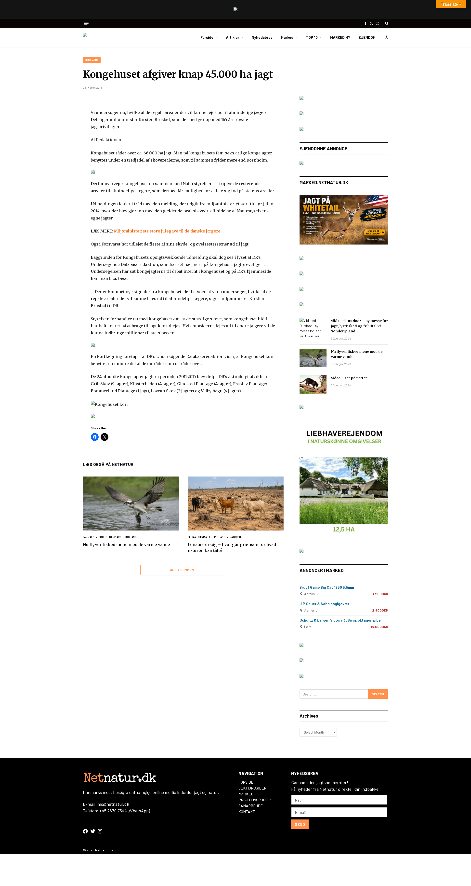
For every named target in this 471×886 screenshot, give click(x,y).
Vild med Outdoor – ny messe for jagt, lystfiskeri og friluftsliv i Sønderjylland (359, 326)
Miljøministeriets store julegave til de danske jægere (167, 231)
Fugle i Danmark (110, 536)
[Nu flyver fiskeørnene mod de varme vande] (131, 504)
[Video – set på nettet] (313, 384)
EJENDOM (367, 37)
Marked (287, 37)
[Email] (66, 159)
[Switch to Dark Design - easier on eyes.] (385, 37)
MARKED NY (340, 37)
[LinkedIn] (66, 135)
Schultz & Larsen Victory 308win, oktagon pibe (340, 620)
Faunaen (89, 536)
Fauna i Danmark (199, 536)
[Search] (386, 23)
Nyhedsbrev (262, 37)
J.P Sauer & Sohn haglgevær (324, 603)
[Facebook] (66, 112)
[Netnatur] (107, 37)
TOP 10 (312, 37)
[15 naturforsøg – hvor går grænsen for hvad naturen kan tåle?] (236, 504)
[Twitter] (66, 124)
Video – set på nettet (349, 378)
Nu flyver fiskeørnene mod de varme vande (126, 544)
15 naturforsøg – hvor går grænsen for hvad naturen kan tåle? (232, 547)
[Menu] (86, 23)
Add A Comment (183, 570)
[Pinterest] (66, 147)
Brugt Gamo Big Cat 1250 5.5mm (327, 587)
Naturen (235, 536)
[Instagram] (100, 831)
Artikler (232, 37)
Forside (206, 37)
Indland (91, 60)
